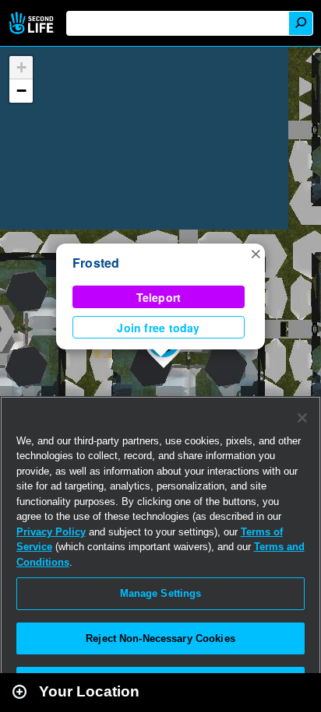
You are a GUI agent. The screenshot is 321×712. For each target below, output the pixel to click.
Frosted (96, 263)
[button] (255, 253)
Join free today (158, 327)
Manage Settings (161, 593)
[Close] (302, 418)
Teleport (159, 297)
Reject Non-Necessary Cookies (160, 638)
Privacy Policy (51, 532)
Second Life (33, 23)
